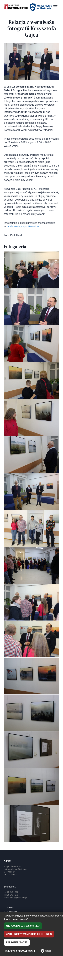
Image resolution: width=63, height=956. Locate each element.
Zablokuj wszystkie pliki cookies (29, 934)
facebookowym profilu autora (22, 226)
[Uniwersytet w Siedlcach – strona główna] (46, 951)
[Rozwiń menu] (55, 7)
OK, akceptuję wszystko (23, 925)
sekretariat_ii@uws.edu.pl (15, 898)
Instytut (10, 907)
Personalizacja (16, 942)
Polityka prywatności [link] (20, 951)
